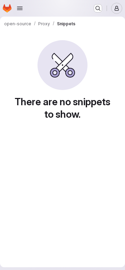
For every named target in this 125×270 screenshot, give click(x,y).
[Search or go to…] (98, 8)
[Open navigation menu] (19, 8)
